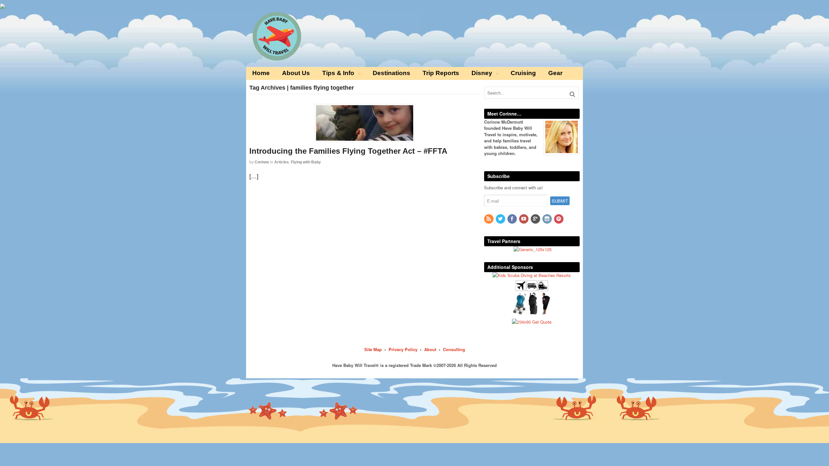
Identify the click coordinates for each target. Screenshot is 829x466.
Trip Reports (441, 73)
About (430, 349)
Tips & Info (338, 73)
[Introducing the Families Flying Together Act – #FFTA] (364, 123)
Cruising (523, 73)
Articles (281, 162)
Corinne (262, 162)
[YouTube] (524, 219)
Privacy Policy (403, 349)
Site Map (373, 349)
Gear (555, 73)
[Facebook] (512, 219)
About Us (296, 73)
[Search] (572, 94)
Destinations (391, 73)
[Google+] (536, 219)
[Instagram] (547, 219)
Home (261, 73)
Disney (481, 73)
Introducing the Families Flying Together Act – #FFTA (348, 151)
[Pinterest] (559, 219)
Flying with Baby (306, 162)
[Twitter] (501, 219)
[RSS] (489, 219)
